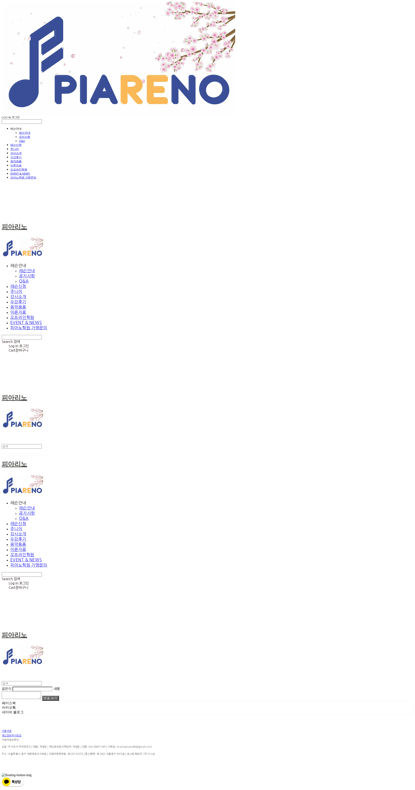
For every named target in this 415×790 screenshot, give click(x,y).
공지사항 (24, 137)
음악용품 (16, 161)
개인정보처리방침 (11, 735)
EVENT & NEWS (20, 173)
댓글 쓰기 (50, 698)
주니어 (14, 149)
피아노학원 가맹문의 (23, 177)
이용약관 (6, 731)
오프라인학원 (18, 169)
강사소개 (16, 153)
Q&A (22, 141)
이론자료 (16, 165)
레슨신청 (16, 145)
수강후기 (16, 157)
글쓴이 (7, 688)
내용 (57, 688)
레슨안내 (24, 133)
